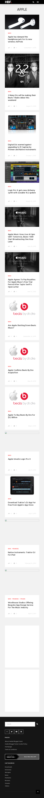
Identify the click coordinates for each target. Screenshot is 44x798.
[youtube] (16, 732)
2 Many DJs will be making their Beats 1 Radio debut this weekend (22, 98)
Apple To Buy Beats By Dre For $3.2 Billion (21, 416)
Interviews (8, 770)
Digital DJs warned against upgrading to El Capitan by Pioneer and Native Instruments (22, 147)
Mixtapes (8, 772)
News (6, 775)
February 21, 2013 (30, 563)
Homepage (8, 747)
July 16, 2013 (32, 470)
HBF (8, 2)
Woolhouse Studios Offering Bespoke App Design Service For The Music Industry (20, 605)
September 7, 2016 (30, 48)
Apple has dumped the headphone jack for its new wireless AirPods (20, 39)
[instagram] (21, 732)
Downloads (8, 767)
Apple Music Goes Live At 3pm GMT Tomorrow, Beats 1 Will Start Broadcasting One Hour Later (21, 238)
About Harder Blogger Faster (14, 741)
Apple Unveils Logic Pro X (19, 459)
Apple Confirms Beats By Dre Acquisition (20, 371)
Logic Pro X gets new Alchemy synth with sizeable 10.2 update (22, 191)
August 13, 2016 (31, 106)
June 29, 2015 (32, 246)
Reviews (7, 780)
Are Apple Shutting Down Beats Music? (22, 327)
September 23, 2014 (29, 336)
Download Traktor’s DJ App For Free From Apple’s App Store (22, 504)
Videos (7, 786)
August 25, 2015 (31, 201)
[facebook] (7, 732)
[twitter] (12, 732)
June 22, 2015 (31, 292)
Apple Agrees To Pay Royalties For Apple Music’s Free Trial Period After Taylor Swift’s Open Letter (21, 283)
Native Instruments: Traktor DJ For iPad (21, 554)
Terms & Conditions (11, 749)
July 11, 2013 (32, 514)
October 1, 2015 (31, 156)
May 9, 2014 (32, 426)
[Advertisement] (22, 647)
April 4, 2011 (32, 614)
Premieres (8, 778)
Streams (7, 783)
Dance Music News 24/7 (30, 756)
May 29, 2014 (32, 381)
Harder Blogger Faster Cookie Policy (16, 744)
